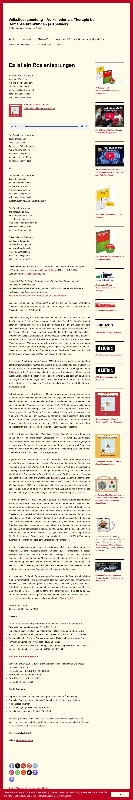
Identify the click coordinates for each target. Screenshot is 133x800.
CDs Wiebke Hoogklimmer (106, 310)
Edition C (58, 434)
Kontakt (59, 45)
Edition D (56, 478)
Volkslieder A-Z (63, 39)
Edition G (26, 558)
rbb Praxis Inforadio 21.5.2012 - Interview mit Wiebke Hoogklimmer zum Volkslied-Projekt (109, 172)
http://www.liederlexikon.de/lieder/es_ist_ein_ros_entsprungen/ (37, 296)
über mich (27, 39)
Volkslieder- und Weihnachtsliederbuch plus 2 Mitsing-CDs (107, 90)
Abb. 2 (71, 598)
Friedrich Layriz (32, 274)
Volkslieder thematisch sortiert (87, 39)
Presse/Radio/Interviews (20, 45)
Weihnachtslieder (24, 740)
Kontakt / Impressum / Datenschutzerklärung (29, 788)
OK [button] (120, 794)
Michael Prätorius (49, 270)
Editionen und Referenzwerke (23, 656)
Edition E (79, 492)
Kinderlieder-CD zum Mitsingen (108, 333)
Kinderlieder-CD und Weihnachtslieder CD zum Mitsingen (105, 288)
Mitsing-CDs (43, 39)
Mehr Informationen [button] (62, 796)
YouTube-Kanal (45, 45)
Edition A (13, 372)
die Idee (12, 39)
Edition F (58, 522)
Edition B (84, 409)
